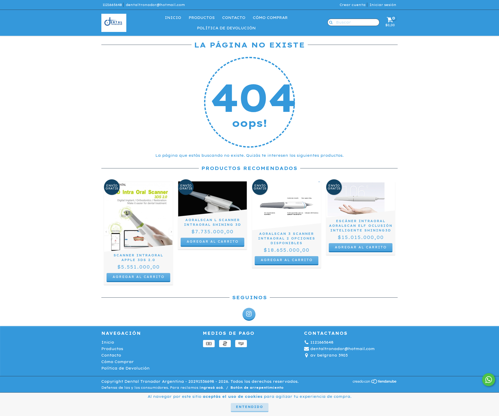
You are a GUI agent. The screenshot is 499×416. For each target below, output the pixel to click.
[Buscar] (329, 22)
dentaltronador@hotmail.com (155, 5)
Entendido (249, 407)
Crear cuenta (353, 5)
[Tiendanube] (375, 383)
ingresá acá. (211, 388)
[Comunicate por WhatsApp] (488, 379)
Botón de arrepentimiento (257, 388)
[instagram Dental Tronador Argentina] (248, 314)
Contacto (233, 17)
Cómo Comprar (270, 17)
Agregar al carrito (287, 260)
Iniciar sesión (383, 5)
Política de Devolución (226, 28)
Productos (202, 17)
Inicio (173, 17)
